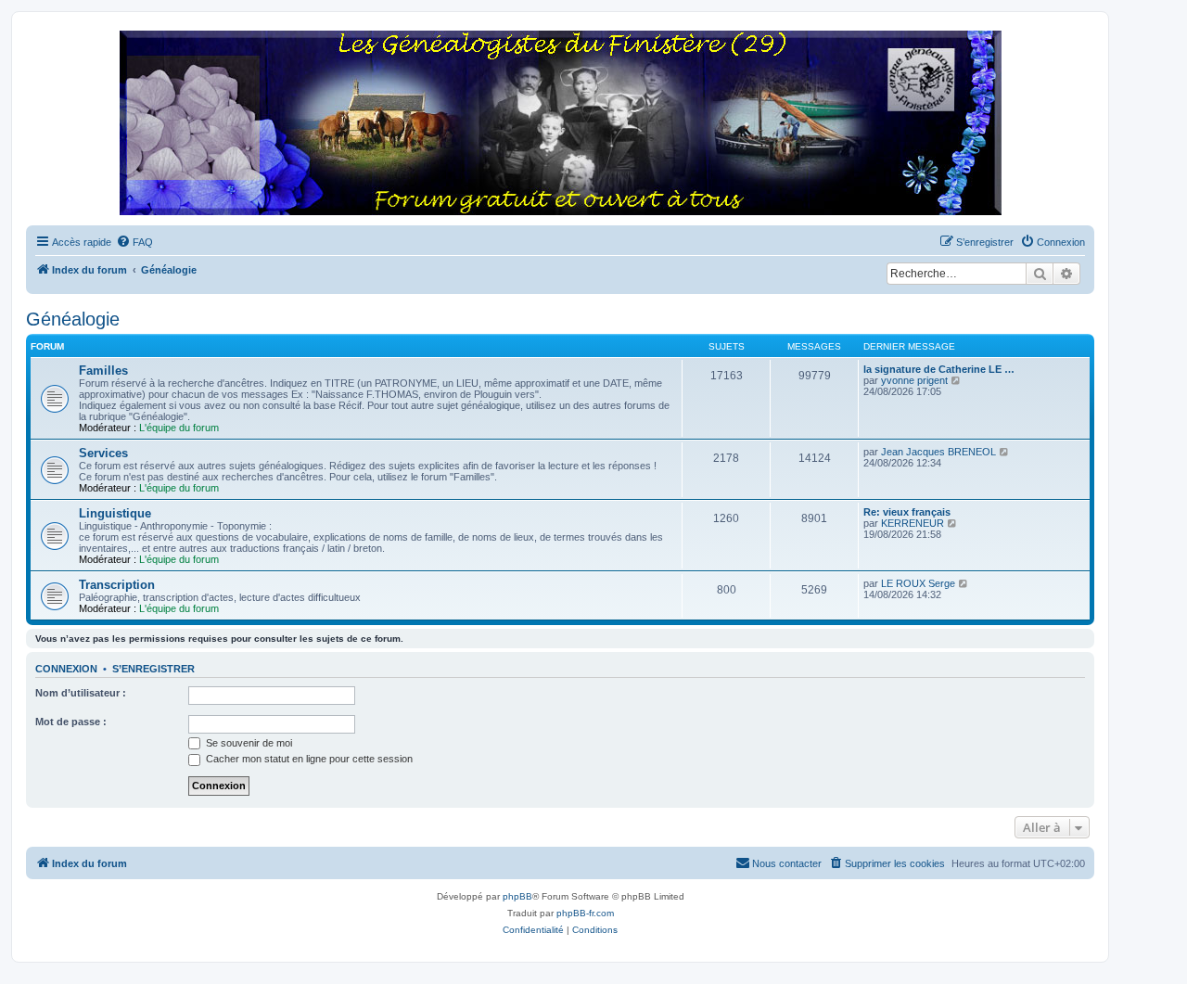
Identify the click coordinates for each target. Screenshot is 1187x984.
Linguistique (115, 513)
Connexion (66, 668)
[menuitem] (134, 242)
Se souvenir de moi (247, 742)
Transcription (117, 585)
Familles (103, 370)
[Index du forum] (560, 124)
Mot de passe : (71, 721)
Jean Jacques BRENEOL (938, 451)
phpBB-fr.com (585, 913)
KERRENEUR (912, 523)
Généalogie (73, 319)
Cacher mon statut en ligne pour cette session (308, 758)
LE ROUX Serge (918, 583)
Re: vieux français (907, 512)
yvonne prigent (914, 380)
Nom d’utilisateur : (80, 692)
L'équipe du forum (179, 427)
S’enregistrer (153, 668)
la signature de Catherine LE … (939, 369)
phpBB (517, 896)
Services (103, 453)
